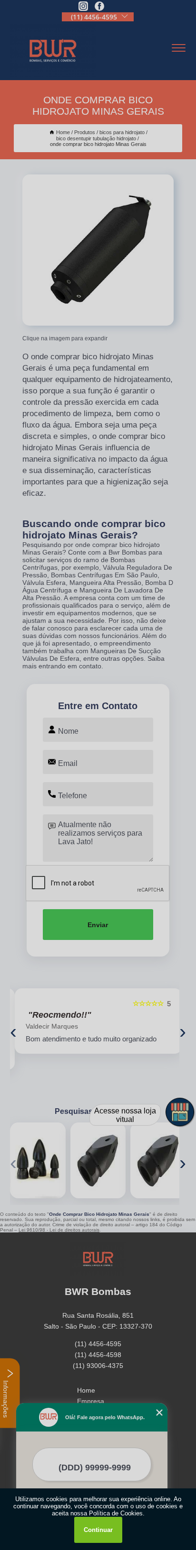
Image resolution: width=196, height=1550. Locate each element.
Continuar (98, 1529)
